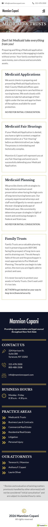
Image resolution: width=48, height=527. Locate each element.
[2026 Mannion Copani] (24, 511)
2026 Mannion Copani (24, 516)
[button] (43, 11)
